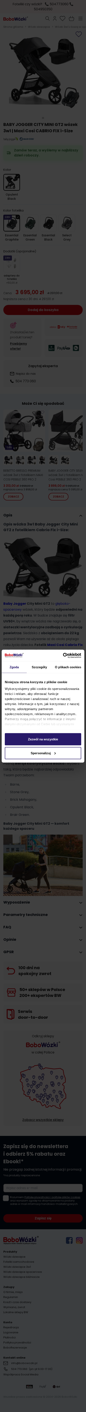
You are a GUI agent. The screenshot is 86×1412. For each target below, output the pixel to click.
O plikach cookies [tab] (68, 667)
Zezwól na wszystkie (43, 739)
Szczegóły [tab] (39, 667)
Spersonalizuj (41, 753)
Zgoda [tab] (14, 667)
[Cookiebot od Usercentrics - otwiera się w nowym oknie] (63, 655)
